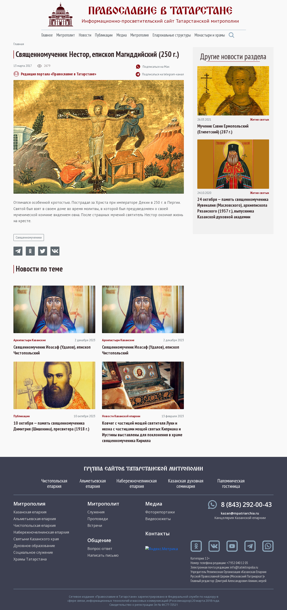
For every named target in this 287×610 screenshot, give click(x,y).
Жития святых (259, 119)
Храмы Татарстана (30, 559)
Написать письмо (103, 555)
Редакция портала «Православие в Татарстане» (58, 73)
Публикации (104, 35)
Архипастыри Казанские (29, 340)
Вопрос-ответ (99, 548)
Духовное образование (34, 545)
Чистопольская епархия (54, 483)
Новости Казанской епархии (121, 416)
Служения (95, 512)
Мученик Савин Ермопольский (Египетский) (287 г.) (222, 129)
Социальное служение (33, 552)
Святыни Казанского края (36, 539)
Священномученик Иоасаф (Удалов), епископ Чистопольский (52, 350)
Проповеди (97, 519)
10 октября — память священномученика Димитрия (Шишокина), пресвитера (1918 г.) (51, 426)
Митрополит (65, 35)
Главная (18, 44)
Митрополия (139, 35)
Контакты (157, 533)
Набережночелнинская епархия (137, 483)
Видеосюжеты (158, 519)
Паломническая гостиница (231, 483)
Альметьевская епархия (93, 483)
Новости (85, 35)
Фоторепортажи (160, 512)
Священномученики (29, 237)
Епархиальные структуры (171, 35)
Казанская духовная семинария (185, 483)
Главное (47, 35)
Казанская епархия (29, 512)
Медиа (121, 35)
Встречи (94, 525)
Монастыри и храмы (209, 35)
